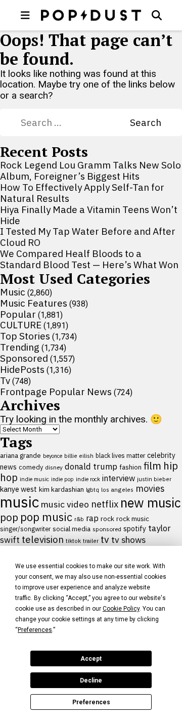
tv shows (128, 539)
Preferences (91, 702)
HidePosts (22, 369)
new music (150, 502)
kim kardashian (61, 489)
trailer (91, 540)
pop (9, 517)
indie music (34, 479)
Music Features (33, 303)
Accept (91, 658)
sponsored (107, 529)
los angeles (117, 489)
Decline (91, 680)
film (152, 466)
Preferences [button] (35, 629)
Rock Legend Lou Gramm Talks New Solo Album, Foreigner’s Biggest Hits (90, 170)
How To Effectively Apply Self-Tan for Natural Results (82, 192)
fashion (130, 467)
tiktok (73, 540)
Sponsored (24, 358)
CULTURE (20, 325)
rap (92, 518)
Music (12, 292)
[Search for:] (75, 122)
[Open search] (157, 15)
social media (71, 529)
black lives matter (120, 455)
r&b (79, 519)
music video (65, 504)
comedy (31, 467)
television (43, 539)
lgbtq (92, 489)
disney (54, 467)
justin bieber (154, 479)
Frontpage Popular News (56, 392)
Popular (18, 314)
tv (105, 539)
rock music (132, 518)
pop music (46, 517)
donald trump (91, 466)
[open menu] (25, 15)
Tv (5, 380)
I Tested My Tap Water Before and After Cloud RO (87, 236)
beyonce (52, 455)
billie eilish (79, 455)
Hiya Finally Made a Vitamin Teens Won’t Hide (88, 215)
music (19, 501)
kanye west (18, 489)
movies (150, 488)
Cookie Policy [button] (121, 608)
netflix (104, 504)
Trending (19, 347)
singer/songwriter (25, 529)
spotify (134, 528)
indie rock (88, 479)
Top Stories (25, 336)
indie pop (62, 479)
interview (118, 478)
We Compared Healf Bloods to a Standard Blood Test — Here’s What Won (89, 259)
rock (107, 518)
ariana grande (20, 455)
